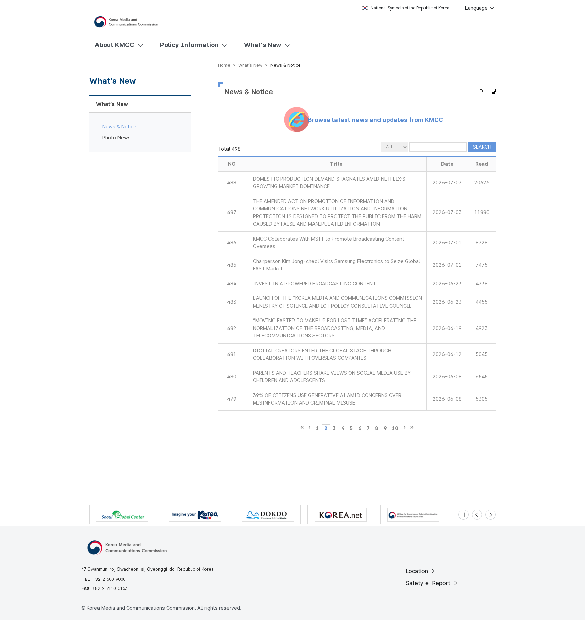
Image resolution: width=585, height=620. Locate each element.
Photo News (116, 138)
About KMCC (114, 45)
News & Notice (119, 127)
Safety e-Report (429, 583)
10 (395, 428)
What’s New (112, 104)
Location (418, 570)
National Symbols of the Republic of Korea (410, 8)
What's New (262, 45)
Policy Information (189, 45)
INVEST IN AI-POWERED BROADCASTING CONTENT (314, 284)
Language (477, 8)
